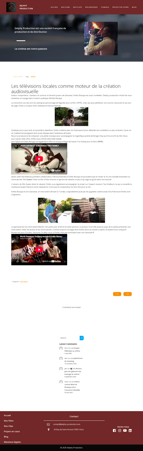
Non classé (23, 282)
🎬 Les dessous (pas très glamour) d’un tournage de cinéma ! (73, 371)
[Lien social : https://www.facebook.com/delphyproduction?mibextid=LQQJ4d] (115, 430)
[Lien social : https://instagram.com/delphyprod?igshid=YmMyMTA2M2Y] (120, 430)
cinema (33, 77)
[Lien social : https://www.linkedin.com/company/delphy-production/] (131, 430)
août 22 (15, 77)
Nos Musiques (91, 7)
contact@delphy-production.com (66, 424)
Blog (134, 7)
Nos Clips (77, 7)
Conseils (105, 7)
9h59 (21, 77)
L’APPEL (100, 141)
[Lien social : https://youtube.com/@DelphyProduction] (125, 430)
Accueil (54, 7)
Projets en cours (121, 7)
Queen (29, 179)
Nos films (65, 7)
